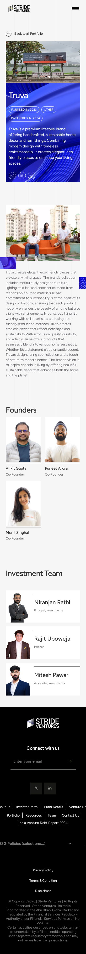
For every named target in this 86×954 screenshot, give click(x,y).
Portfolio (13, 816)
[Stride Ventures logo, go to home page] (18, 8)
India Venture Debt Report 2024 (43, 823)
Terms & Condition (43, 880)
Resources (34, 816)
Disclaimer (43, 891)
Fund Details (53, 807)
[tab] (46, 77)
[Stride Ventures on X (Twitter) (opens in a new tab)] (36, 788)
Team (52, 816)
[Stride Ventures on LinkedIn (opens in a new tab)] (22, 176)
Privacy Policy (43, 870)
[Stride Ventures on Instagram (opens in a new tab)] (12, 176)
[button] (74, 8)
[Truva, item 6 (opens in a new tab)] (31, 176)
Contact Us (70, 816)
